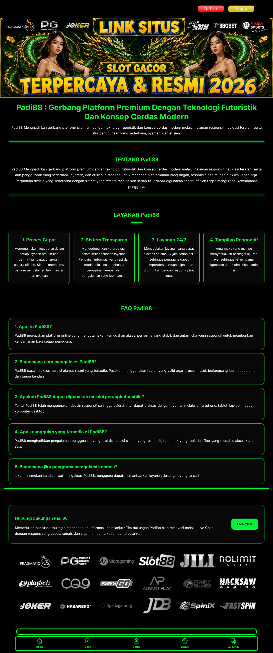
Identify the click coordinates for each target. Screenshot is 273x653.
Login (88, 646)
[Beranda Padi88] (39, 9)
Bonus (185, 646)
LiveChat (233, 646)
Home (39, 646)
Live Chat (245, 524)
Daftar (136, 646)
